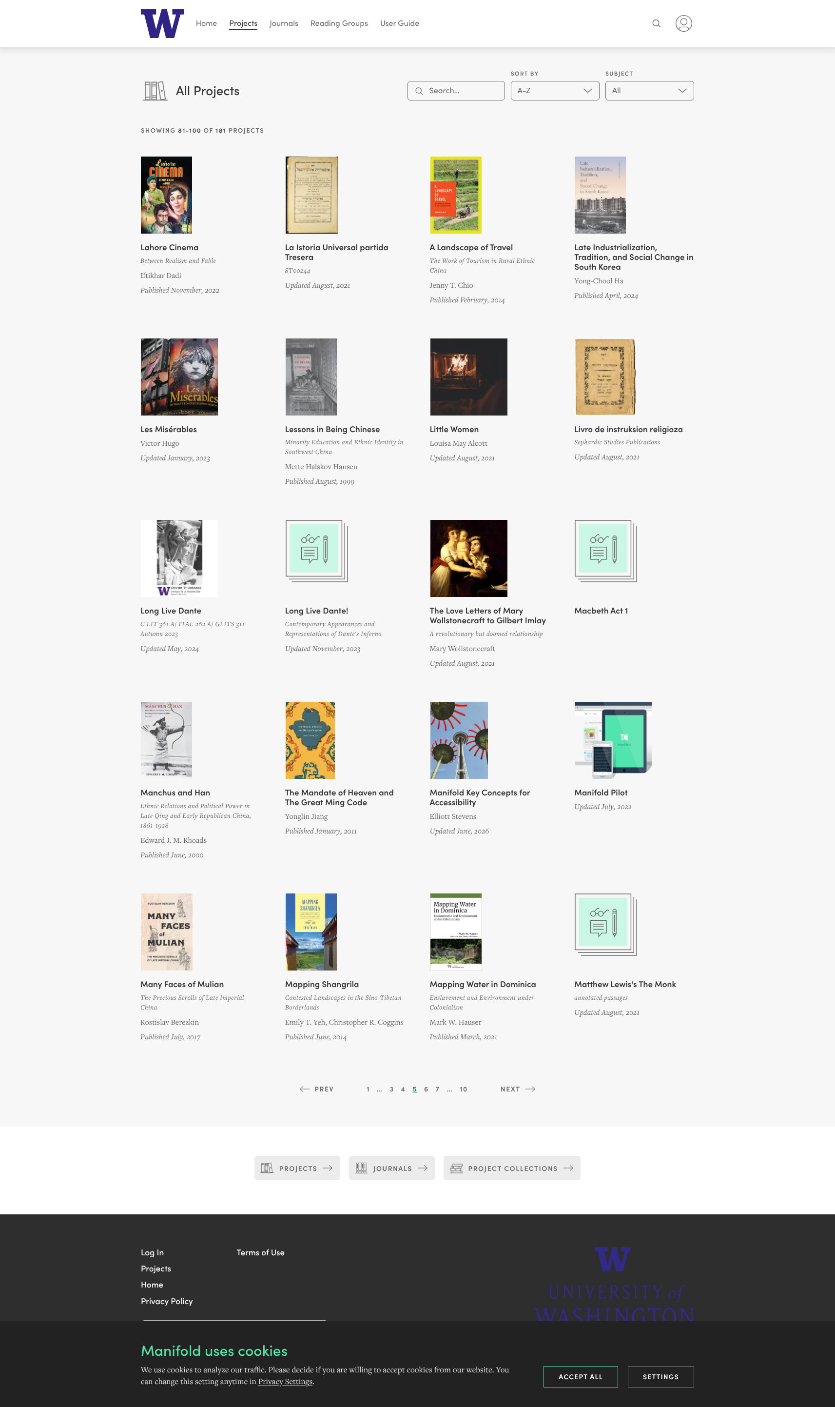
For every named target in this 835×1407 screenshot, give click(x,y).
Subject (619, 73)
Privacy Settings (285, 1381)
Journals (284, 23)
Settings (661, 1376)
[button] (152, 1252)
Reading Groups (339, 23)
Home (206, 23)
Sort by (525, 73)
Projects (243, 23)
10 (464, 1088)
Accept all (581, 1376)
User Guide (399, 23)
